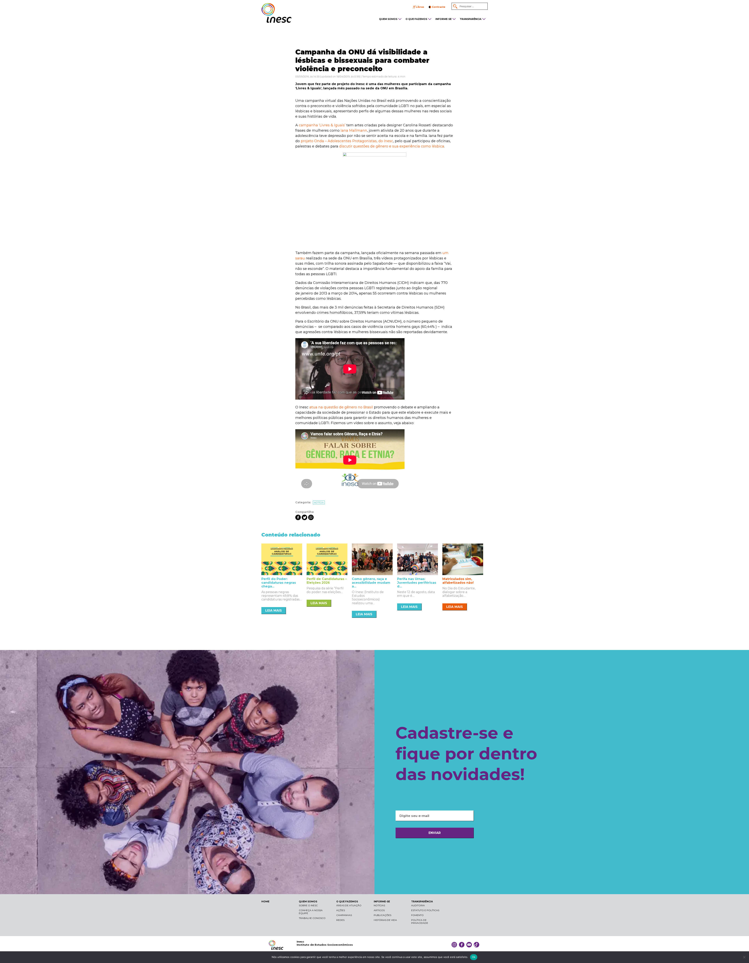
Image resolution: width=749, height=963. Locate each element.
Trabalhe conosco (312, 918)
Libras (420, 6)
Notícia (319, 502)
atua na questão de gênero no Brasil (341, 407)
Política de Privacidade (419, 921)
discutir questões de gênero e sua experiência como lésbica (391, 146)
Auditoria (418, 905)
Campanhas (344, 915)
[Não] (744, 957)
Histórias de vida (385, 920)
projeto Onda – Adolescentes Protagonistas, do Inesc (347, 141)
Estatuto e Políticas (425, 910)
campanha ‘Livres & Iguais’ (322, 125)
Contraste (438, 6)
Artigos (379, 910)
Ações (340, 910)
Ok (474, 957)
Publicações (382, 915)
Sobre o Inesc (308, 905)
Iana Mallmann (354, 130)
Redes (340, 920)
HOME (265, 901)
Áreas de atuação (348, 905)
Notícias (379, 905)
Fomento (417, 915)
